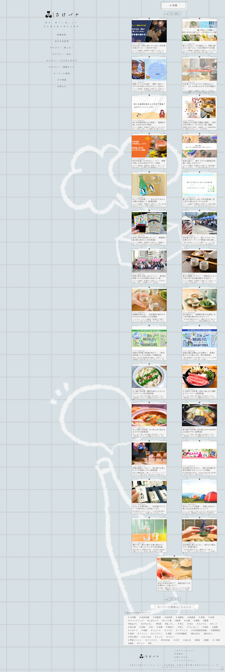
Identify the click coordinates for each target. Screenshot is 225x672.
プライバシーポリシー (185, 660)
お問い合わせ (181, 657)
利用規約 (178, 654)
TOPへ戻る (174, 13)
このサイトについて (184, 651)
